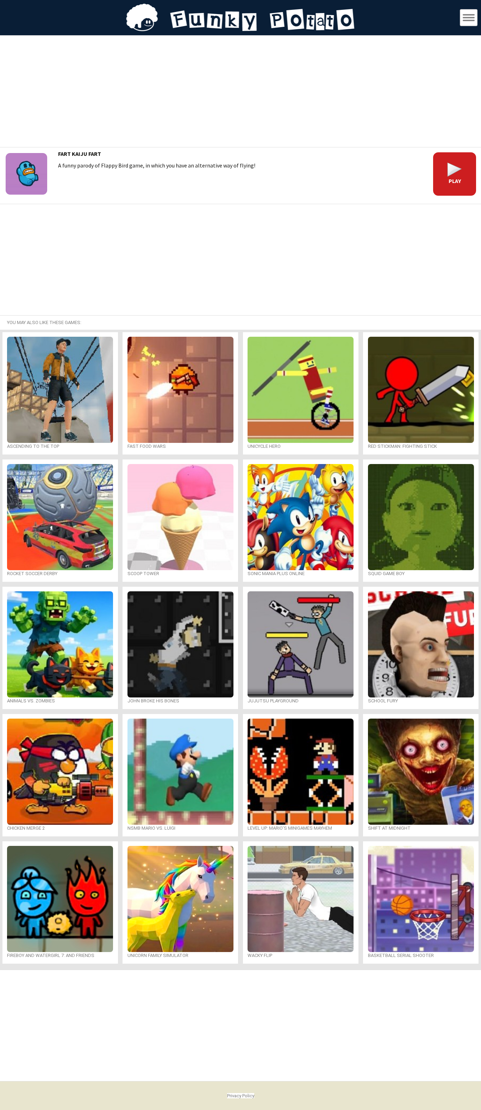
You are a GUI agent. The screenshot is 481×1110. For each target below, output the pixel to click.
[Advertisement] (240, 92)
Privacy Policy (240, 1095)
